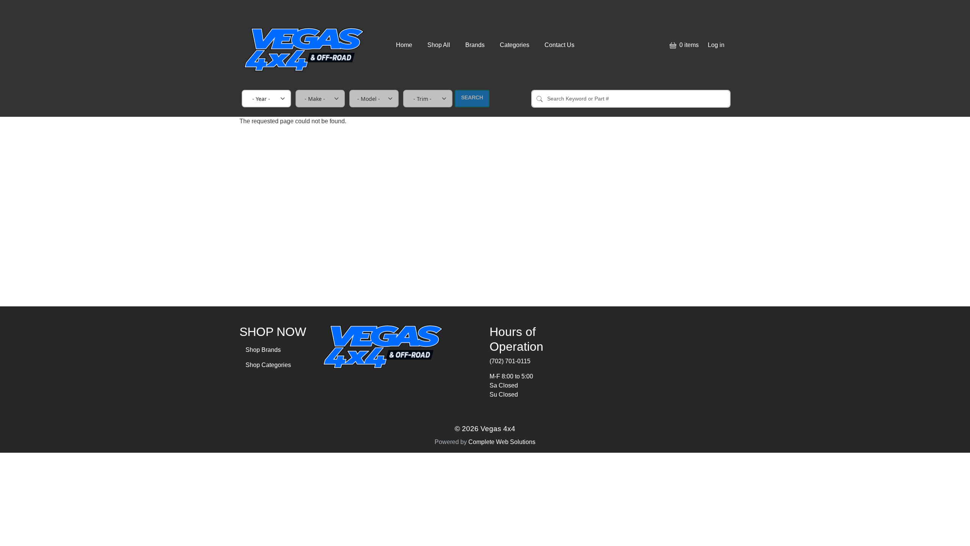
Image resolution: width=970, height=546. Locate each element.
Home (404, 45)
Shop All (438, 45)
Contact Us (559, 45)
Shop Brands (263, 350)
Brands (475, 45)
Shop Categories (268, 365)
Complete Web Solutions (501, 442)
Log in (716, 45)
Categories (514, 45)
